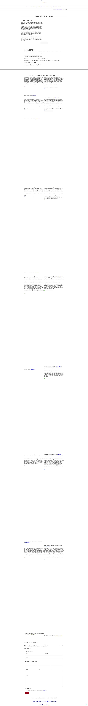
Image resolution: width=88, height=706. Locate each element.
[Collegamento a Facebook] (43, 699)
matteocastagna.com (47, 546)
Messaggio (27, 675)
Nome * (27, 653)
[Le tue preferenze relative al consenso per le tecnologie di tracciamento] (86, 704)
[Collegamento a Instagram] (41, 699)
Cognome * (46, 653)
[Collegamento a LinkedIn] (45, 699)
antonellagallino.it (32, 369)
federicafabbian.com (56, 97)
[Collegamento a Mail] (46, 699)
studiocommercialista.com (58, 275)
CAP (39, 669)
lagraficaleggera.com (59, 366)
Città (52, 669)
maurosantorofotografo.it (58, 635)
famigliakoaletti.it (26, 542)
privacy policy (44, 690)
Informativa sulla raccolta (44, 704)
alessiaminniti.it (32, 634)
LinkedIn (57, 186)
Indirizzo (27, 669)
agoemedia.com (37, 118)
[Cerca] (62, 7)
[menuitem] (27, 7)
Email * (27, 657)
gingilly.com (34, 95)
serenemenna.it (36, 272)
